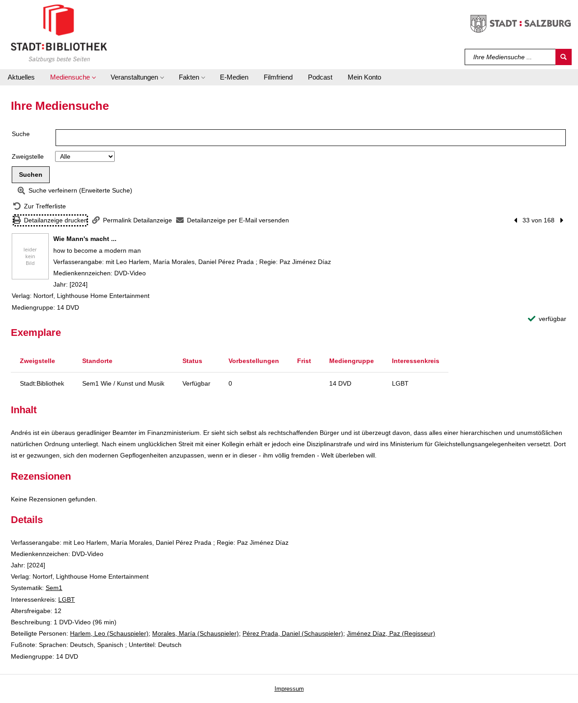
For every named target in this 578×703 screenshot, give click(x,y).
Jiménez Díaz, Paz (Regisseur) (391, 633)
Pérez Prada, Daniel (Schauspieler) (292, 633)
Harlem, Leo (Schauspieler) (109, 633)
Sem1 (54, 587)
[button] (73, 77)
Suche (21, 133)
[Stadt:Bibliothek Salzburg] (59, 33)
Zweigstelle (28, 156)
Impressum (289, 688)
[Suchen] (563, 57)
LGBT (66, 599)
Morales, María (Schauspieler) (195, 633)
